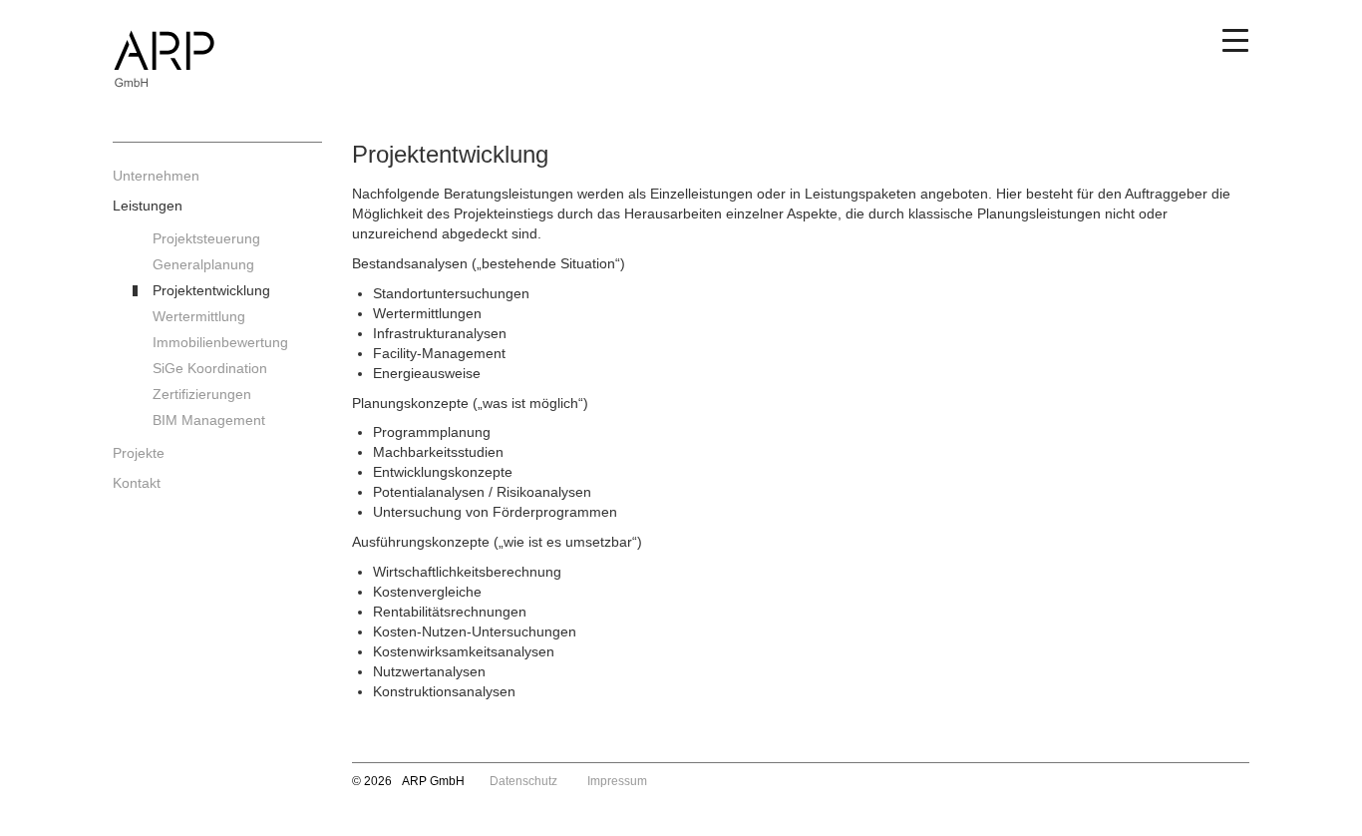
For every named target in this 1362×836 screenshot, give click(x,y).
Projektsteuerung (206, 238)
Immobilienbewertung (220, 342)
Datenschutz (523, 781)
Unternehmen (156, 176)
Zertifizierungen (202, 394)
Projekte (139, 453)
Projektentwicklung (211, 290)
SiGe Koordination (210, 368)
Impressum (617, 781)
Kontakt (137, 483)
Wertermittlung (199, 316)
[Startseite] (217, 71)
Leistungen (147, 205)
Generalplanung (203, 264)
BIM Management (209, 420)
